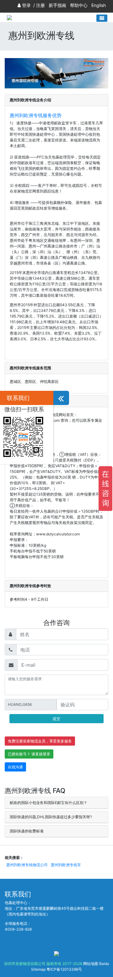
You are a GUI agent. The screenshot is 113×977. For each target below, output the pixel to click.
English (98, 5)
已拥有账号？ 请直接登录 (29, 754)
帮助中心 (79, 5)
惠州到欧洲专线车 (66, 864)
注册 (40, 5)
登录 (26, 5)
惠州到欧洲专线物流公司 (27, 864)
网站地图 (90, 963)
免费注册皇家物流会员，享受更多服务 (40, 741)
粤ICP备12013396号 (64, 969)
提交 (56, 718)
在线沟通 (15, 767)
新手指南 (57, 5)
